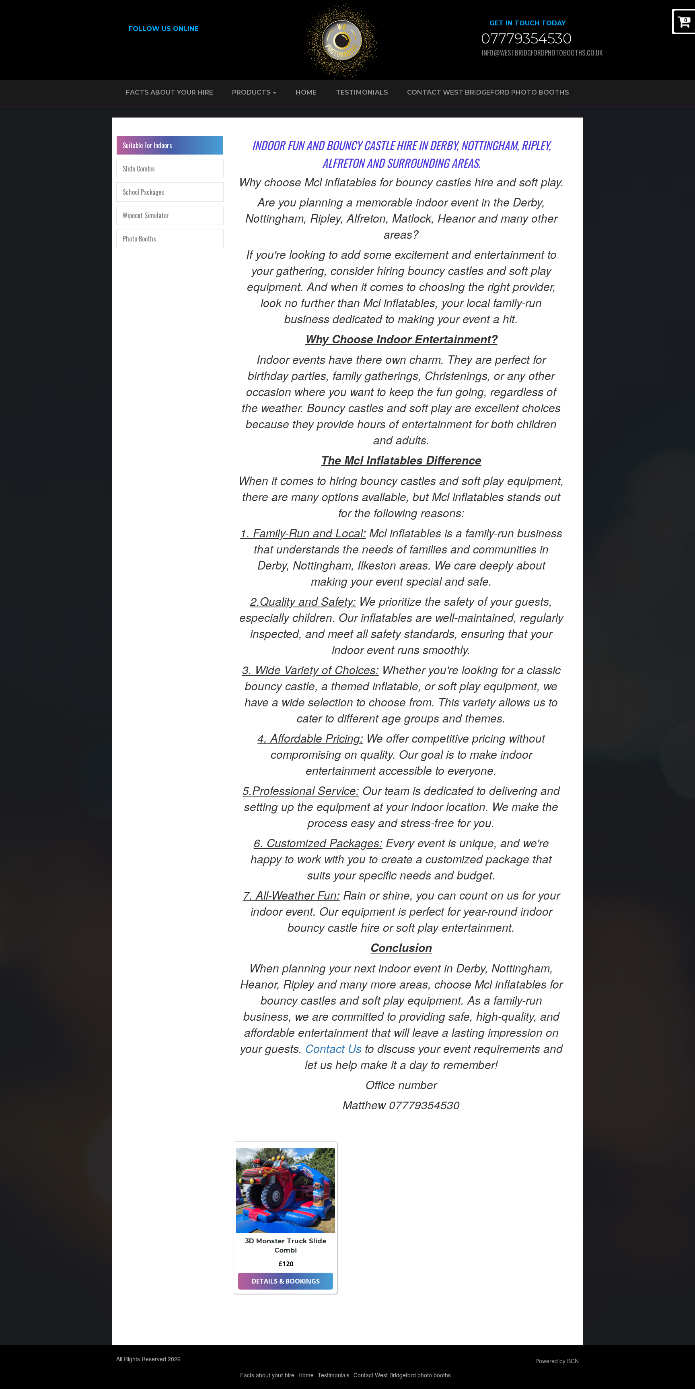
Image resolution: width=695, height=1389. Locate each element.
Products (252, 92)
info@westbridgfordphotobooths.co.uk (530, 52)
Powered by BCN (557, 1361)
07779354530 (526, 38)
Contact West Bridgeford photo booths (488, 92)
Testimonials (362, 92)
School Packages (143, 192)
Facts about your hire (169, 92)
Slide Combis (139, 168)
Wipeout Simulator (146, 215)
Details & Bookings (286, 1281)
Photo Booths (139, 239)
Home (306, 92)
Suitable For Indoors (147, 145)
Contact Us (333, 1048)
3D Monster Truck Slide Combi (286, 1245)
